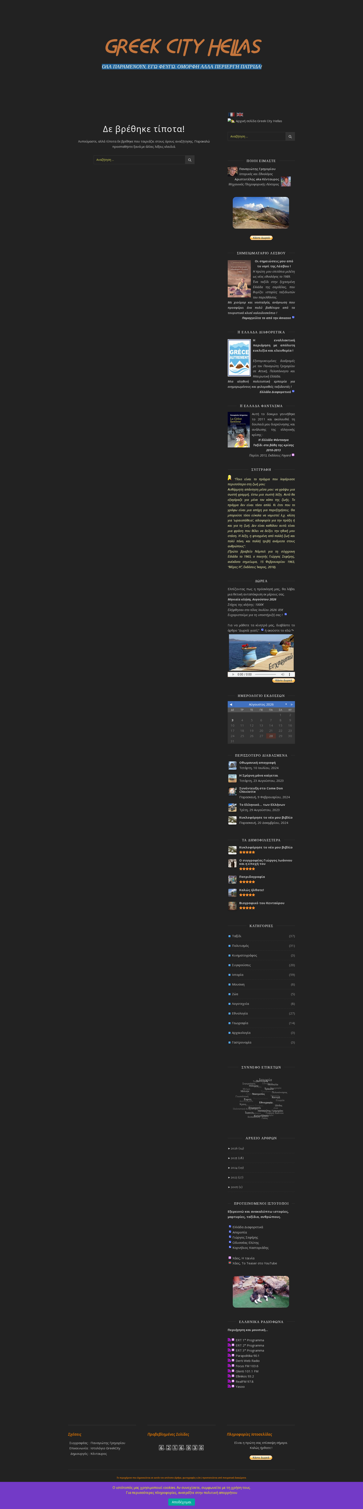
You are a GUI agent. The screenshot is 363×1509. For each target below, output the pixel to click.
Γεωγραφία (240, 1023)
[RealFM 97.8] (229, 1381)
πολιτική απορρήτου (220, 1492)
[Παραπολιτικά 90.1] (229, 1355)
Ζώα (235, 994)
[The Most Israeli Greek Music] (229, 1386)
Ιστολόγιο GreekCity (105, 1448)
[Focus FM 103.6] (229, 1365)
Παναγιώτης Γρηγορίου (108, 1443)
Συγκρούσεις (241, 965)
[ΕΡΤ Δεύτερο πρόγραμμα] (229, 1345)
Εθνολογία (240, 1013)
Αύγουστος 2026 (261, 704)
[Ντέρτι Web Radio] (229, 1360)
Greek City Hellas (181, 44)
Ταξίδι (236, 936)
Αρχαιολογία (241, 1032)
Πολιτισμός (240, 945)
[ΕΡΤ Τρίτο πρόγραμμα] (229, 1350)
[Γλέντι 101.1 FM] (229, 1370)
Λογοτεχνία (240, 1003)
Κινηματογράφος (244, 955)
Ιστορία (237, 974)
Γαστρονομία (241, 1042)
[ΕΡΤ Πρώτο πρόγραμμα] (229, 1339)
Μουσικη (238, 984)
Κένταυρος (99, 1453)
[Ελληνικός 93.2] (229, 1375)
